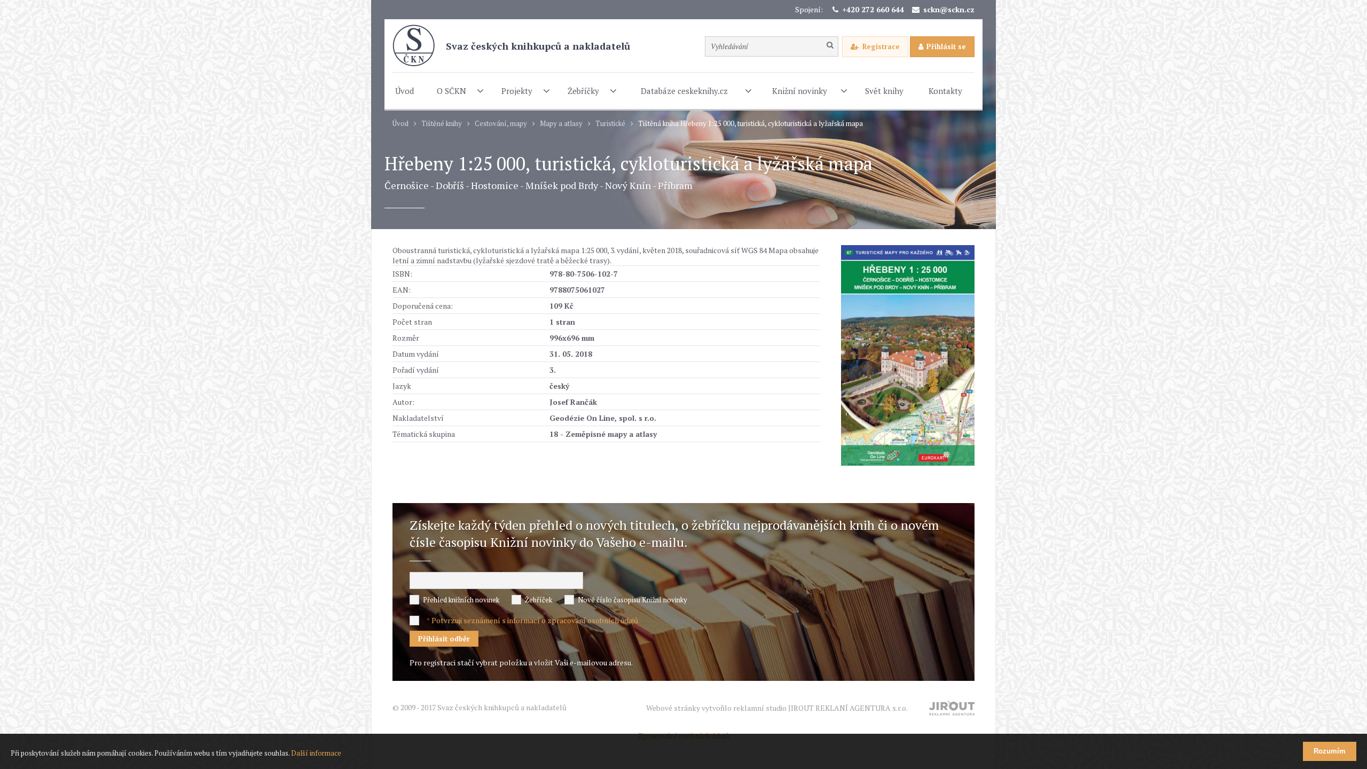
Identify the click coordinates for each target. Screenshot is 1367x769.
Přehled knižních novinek (461, 600)
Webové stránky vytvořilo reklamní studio (777, 708)
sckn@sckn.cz (949, 9)
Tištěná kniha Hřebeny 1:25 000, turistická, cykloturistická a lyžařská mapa (750, 124)
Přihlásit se (946, 46)
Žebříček (538, 600)
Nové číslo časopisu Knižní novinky (632, 600)
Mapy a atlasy (561, 124)
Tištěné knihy (441, 124)
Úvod (400, 124)
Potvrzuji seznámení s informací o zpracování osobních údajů (534, 620)
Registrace (881, 46)
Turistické (610, 124)
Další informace (316, 753)
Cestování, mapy (501, 124)
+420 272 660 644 (873, 9)
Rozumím (1330, 751)
